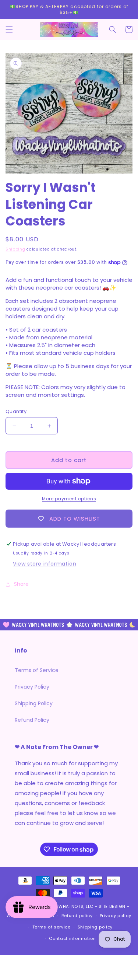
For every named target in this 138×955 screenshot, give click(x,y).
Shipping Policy (34, 703)
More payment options (69, 499)
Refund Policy (32, 720)
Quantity (16, 411)
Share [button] (21, 584)
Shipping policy (95, 927)
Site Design (112, 906)
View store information (44, 563)
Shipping (15, 249)
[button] (9, 29)
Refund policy (77, 916)
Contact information (72, 938)
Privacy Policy (32, 686)
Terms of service (51, 927)
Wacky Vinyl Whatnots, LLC (60, 906)
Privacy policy (115, 916)
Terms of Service (37, 670)
